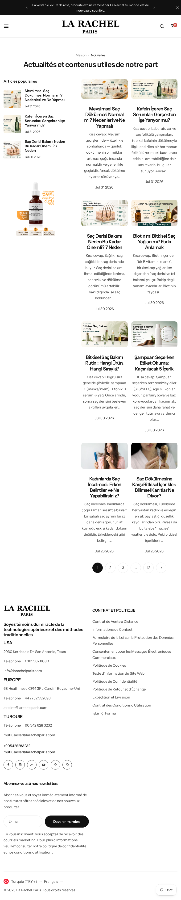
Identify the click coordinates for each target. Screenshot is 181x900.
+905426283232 (17, 746)
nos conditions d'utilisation (29, 852)
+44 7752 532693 (37, 698)
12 (148, 567)
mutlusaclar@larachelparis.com (29, 735)
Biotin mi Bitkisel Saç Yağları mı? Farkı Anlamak (154, 241)
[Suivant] (161, 568)
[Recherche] (162, 26)
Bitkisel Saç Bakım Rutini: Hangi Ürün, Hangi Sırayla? (104, 362)
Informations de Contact (112, 629)
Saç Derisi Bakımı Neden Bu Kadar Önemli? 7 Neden (104, 241)
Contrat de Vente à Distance (115, 621)
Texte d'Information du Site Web (118, 673)
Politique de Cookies (109, 665)
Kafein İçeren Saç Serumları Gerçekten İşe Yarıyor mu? (154, 114)
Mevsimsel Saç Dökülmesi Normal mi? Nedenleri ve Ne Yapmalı (104, 117)
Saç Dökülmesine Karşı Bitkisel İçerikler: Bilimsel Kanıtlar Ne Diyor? (154, 487)
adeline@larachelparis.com (25, 707)
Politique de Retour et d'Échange (119, 689)
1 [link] (97, 567)
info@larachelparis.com (23, 671)
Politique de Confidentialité (114, 681)
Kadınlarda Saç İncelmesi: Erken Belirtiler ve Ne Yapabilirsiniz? (104, 487)
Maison (81, 55)
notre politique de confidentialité (59, 846)
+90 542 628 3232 (37, 725)
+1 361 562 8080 (36, 661)
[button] (26, 7)
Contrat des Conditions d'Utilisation (121, 705)
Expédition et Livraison (111, 697)
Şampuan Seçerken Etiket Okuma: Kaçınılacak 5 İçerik (154, 362)
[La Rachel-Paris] (90, 26)
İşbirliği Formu (104, 713)
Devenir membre (66, 821)
